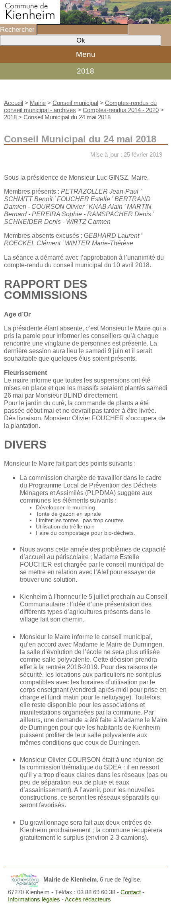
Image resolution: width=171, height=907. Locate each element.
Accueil (13, 102)
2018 (85, 71)
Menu (85, 54)
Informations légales (34, 899)
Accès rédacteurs (88, 899)
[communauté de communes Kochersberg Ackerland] (25, 879)
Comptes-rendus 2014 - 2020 (121, 110)
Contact (130, 892)
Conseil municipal (75, 102)
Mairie (38, 102)
